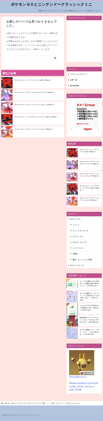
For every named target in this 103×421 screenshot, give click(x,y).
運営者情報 (74, 86)
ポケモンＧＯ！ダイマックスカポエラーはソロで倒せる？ (34, 92)
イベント (76, 225)
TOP (24, 403)
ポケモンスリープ (77, 265)
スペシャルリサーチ (80, 231)
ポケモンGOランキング (77, 377)
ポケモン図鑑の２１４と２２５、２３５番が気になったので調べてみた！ (89, 296)
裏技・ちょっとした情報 (82, 260)
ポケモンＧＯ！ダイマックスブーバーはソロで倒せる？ (33, 129)
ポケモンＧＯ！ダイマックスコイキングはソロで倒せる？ (34, 105)
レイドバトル (78, 248)
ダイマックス (78, 236)
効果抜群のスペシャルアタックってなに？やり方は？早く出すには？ (89, 320)
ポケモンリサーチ (80, 242)
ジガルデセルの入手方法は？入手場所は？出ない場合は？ (89, 308)
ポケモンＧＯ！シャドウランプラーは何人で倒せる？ (33, 80)
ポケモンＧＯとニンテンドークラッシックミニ (51, 4)
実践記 (75, 254)
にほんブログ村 (75, 389)
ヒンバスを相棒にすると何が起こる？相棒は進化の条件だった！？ (89, 283)
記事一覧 (73, 80)
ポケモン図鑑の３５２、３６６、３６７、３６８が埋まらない (89, 332)
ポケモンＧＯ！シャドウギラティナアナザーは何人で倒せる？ (36, 117)
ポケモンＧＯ (75, 219)
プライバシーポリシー (79, 74)
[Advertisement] (84, 41)
